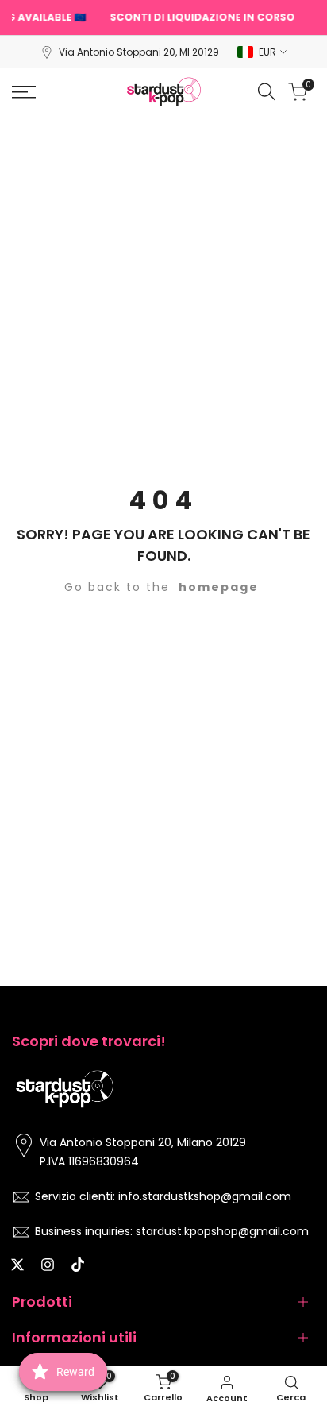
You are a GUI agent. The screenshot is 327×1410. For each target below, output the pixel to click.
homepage (219, 587)
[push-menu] (24, 92)
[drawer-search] (266, 92)
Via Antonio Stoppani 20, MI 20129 (139, 52)
